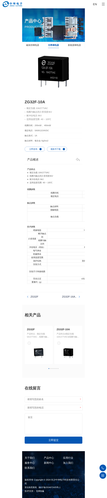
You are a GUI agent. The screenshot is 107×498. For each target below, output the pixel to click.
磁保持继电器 (32, 45)
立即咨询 (33, 149)
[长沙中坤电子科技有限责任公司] (11, 3)
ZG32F (34, 296)
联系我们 (30, 467)
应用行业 (68, 457)
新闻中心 (49, 462)
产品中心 (49, 457)
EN (95, 4)
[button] (48, 368)
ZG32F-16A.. (69, 296)
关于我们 (30, 457)
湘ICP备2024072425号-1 (49, 487)
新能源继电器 (74, 45)
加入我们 (68, 462)
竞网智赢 (40, 491)
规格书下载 (56, 149)
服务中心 (30, 462)
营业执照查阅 (31, 487)
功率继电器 (53, 45)
